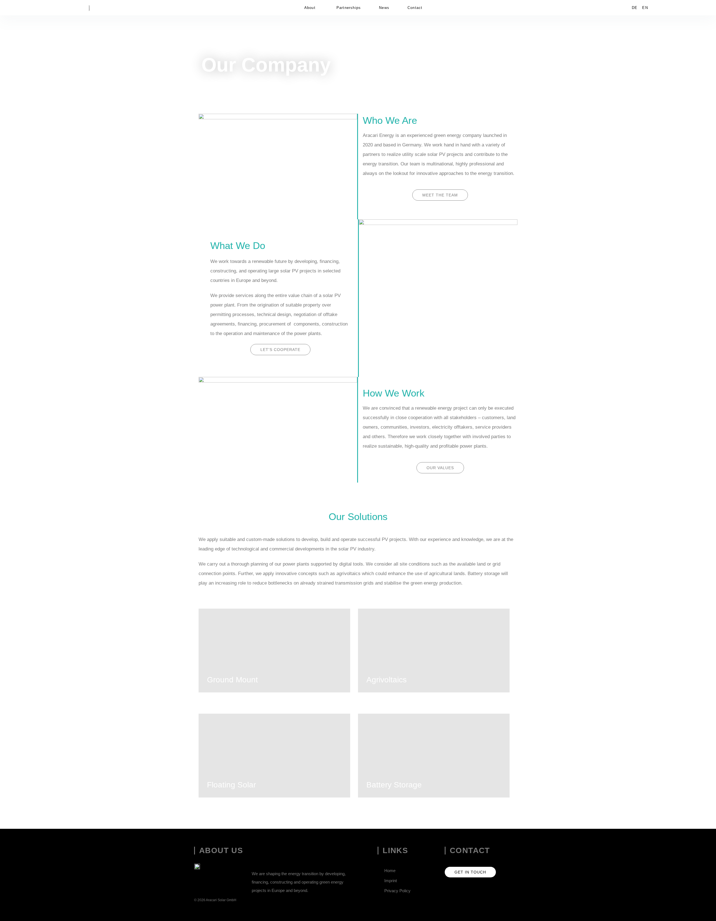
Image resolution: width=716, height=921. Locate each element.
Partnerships (348, 8)
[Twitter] (477, 890)
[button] (311, 7)
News (384, 8)
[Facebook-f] (463, 890)
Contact (415, 8)
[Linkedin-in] (448, 890)
